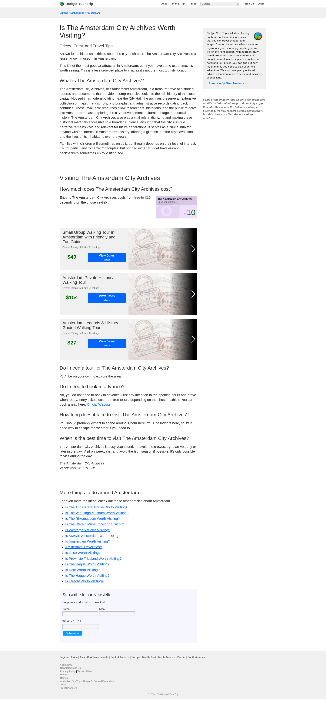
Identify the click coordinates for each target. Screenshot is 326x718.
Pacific (181, 657)
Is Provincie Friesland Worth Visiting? (93, 558)
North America (166, 657)
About (164, 3)
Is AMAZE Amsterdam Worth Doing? (92, 536)
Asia (82, 657)
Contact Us (66, 664)
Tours (63, 684)
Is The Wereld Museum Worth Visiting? (94, 524)
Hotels (63, 674)
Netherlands (77, 13)
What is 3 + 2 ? (71, 621)
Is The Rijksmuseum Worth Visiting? (92, 518)
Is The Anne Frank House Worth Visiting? (96, 507)
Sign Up (249, 3)
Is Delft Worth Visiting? (82, 570)
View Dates (107, 257)
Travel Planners (68, 688)
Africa (74, 657)
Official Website (99, 404)
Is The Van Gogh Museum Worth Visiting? (96, 513)
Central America (120, 657)
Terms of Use (84, 671)
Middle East (149, 657)
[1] (162, 249)
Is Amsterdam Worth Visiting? (87, 541)
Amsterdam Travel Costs (83, 547)
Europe (64, 13)
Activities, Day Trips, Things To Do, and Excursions (87, 681)
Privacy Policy (68, 671)
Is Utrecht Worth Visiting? (84, 581)
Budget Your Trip (79, 4)
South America (196, 657)
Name (66, 608)
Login (261, 3)
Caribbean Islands (97, 657)
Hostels (64, 678)
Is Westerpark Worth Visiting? (87, 530)
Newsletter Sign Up (70, 668)
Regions (64, 657)
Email (102, 608)
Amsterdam (93, 13)
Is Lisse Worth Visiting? (83, 553)
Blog (194, 3)
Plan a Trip (178, 3)
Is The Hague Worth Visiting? (87, 564)
